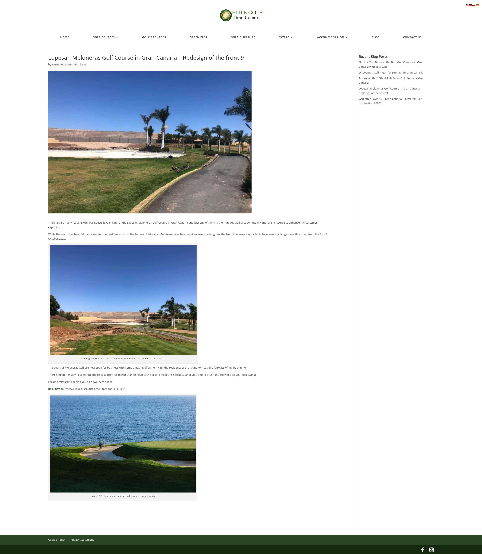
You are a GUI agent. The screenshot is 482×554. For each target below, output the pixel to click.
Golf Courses (104, 37)
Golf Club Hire (243, 37)
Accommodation (330, 37)
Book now (54, 389)
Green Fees (198, 37)
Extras (284, 37)
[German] (470, 5)
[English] (467, 5)
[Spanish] (477, 5)
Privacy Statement (82, 539)
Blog (375, 37)
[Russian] (474, 5)
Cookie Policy (57, 539)
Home (64, 37)
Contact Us (412, 37)
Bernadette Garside (64, 64)
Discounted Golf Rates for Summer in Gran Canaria (391, 72)
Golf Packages (154, 37)
